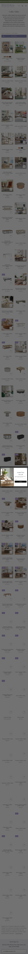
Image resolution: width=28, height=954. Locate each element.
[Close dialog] (26, 468)
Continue (20, 481)
